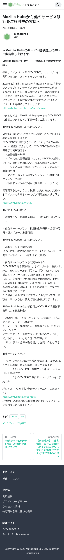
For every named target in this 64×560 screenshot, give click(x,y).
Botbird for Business (14, 534)
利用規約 (7, 496)
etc (22, 416)
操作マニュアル (11, 478)
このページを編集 (16, 423)
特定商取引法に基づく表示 (17, 511)
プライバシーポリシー (14, 501)
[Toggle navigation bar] (4, 4)
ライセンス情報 (11, 506)
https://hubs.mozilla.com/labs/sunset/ (24, 108)
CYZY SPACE (9, 529)
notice (14, 416)
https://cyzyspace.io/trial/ (17, 202)
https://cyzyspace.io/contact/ (19, 396)
